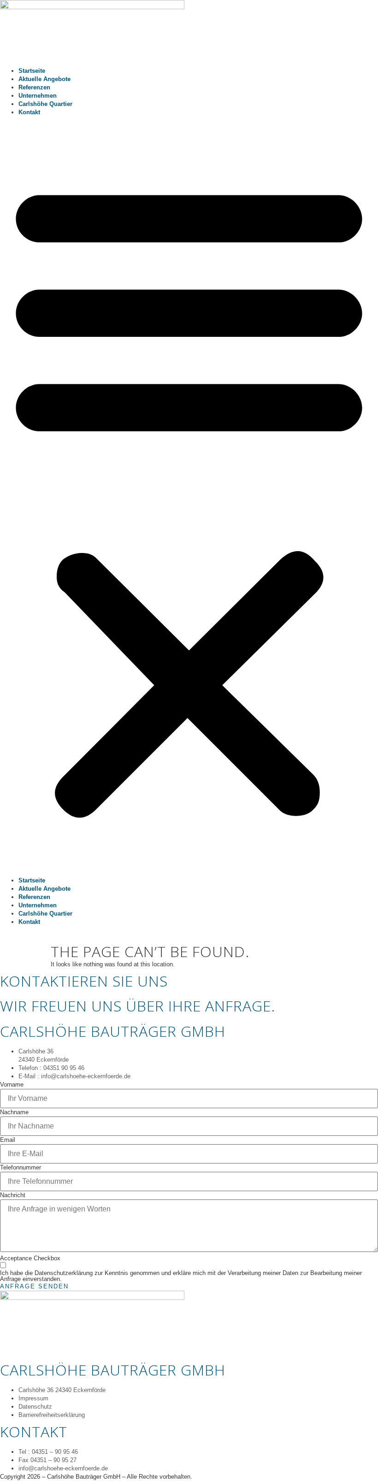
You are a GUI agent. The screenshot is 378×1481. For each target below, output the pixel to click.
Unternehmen (37, 95)
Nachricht (12, 1196)
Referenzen (34, 87)
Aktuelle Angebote (44, 79)
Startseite (31, 70)
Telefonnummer (20, 1168)
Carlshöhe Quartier (45, 103)
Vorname (12, 1085)
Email (7, 1140)
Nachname (14, 1113)
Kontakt (29, 112)
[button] (189, 497)
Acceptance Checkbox (30, 1259)
